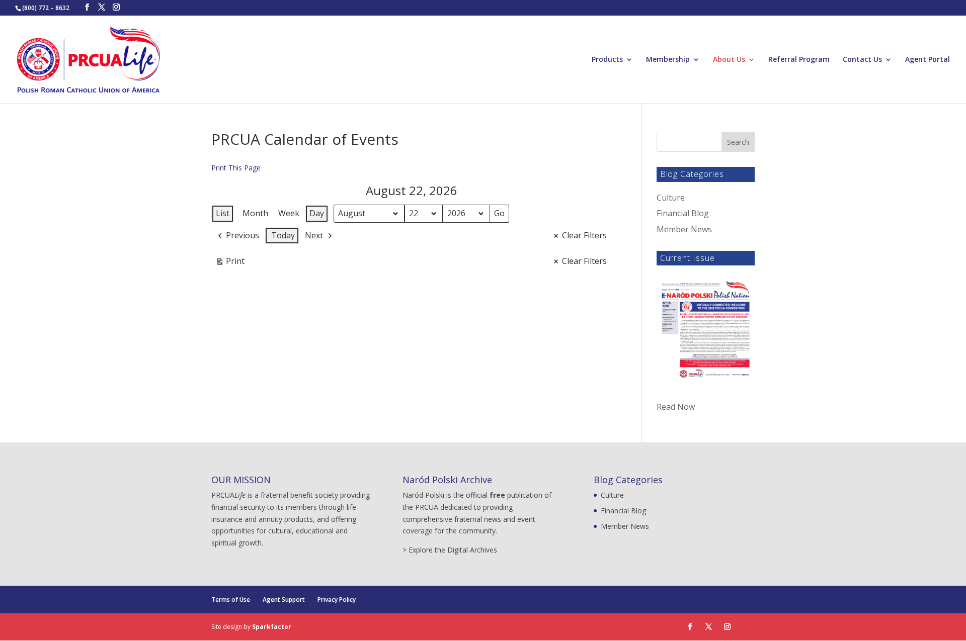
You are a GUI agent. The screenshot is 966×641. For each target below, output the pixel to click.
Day (316, 213)
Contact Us (862, 60)
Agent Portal (927, 60)
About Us (729, 60)
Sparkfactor (271, 626)
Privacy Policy (336, 599)
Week (288, 213)
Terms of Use (230, 599)
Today (283, 235)
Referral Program (799, 60)
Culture (671, 197)
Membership (668, 60)
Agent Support (284, 599)
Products (607, 60)
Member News (684, 229)
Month (255, 213)
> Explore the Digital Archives (450, 550)
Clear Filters (584, 235)
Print (230, 262)
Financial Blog (683, 213)
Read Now (676, 406)
